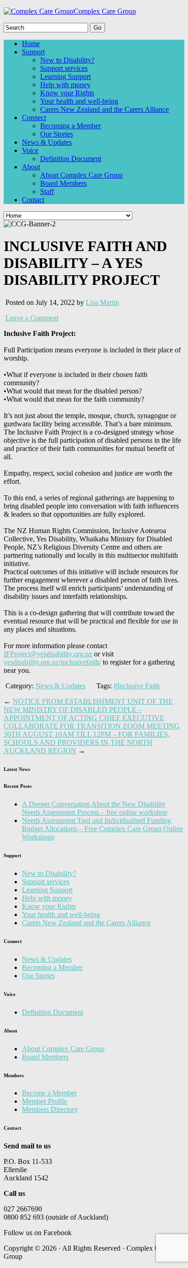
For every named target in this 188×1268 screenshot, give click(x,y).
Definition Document (70, 158)
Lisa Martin (102, 302)
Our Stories (56, 134)
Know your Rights (67, 93)
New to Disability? (67, 60)
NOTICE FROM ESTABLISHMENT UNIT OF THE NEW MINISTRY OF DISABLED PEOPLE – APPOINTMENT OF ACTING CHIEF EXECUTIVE (88, 709)
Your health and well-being (79, 101)
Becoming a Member (70, 126)
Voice (30, 150)
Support (33, 52)
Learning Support (65, 76)
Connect (34, 117)
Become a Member (49, 1093)
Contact (33, 200)
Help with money (65, 85)
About (31, 167)
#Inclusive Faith (137, 686)
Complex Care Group (104, 11)
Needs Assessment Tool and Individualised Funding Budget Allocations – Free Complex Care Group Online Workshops (102, 829)
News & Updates (47, 142)
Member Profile (44, 1101)
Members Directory (50, 1109)
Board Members (63, 183)
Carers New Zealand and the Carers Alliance (104, 109)
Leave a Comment (31, 318)
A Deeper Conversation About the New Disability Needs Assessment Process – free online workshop (94, 808)
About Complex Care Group (81, 175)
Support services (64, 68)
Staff (47, 191)
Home (31, 43)
